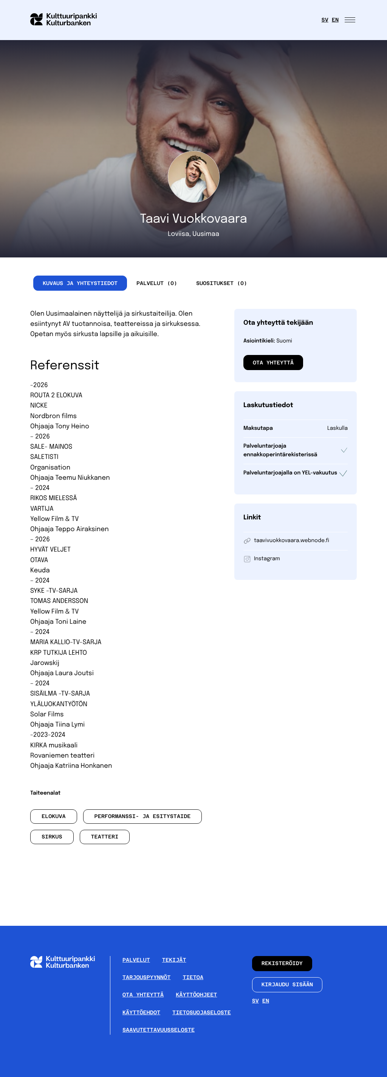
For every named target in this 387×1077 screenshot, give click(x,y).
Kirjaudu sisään (287, 985)
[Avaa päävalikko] (351, 20)
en (335, 20)
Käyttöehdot (141, 1013)
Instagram (267, 559)
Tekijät (174, 960)
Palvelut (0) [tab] (156, 283)
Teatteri (104, 837)
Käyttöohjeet (196, 995)
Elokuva (54, 817)
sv (325, 20)
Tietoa (193, 978)
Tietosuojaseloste (201, 1013)
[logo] (68, 20)
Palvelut (136, 960)
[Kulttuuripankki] (68, 966)
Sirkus (52, 837)
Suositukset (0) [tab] (221, 283)
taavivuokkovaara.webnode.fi (291, 541)
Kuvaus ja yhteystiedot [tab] (80, 283)
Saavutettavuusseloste (158, 1030)
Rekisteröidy (282, 964)
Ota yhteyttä (273, 363)
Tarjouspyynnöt (146, 978)
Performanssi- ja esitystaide (142, 817)
